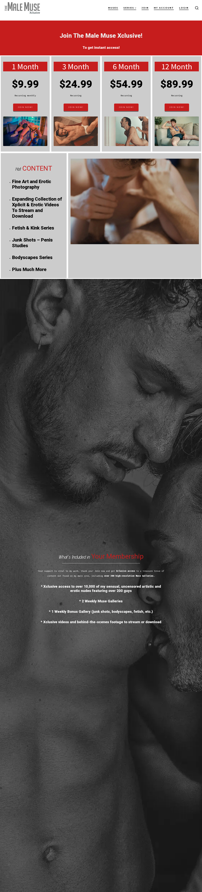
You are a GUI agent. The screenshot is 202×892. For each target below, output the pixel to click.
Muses (113, 8)
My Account (164, 8)
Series (128, 8)
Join (145, 8)
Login (184, 8)
